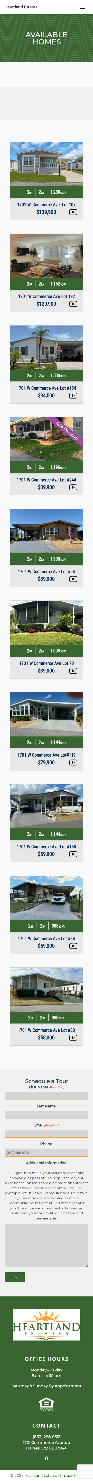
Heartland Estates (21, 7)
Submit (15, 1277)
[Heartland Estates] (46, 1339)
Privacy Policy (72, 1475)
